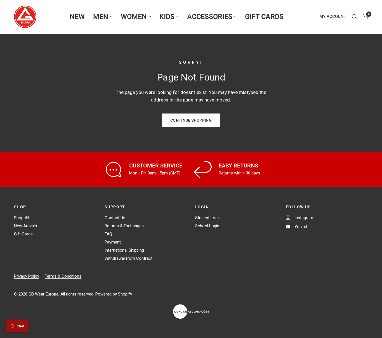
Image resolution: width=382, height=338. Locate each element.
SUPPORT (115, 207)
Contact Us (115, 217)
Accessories (209, 17)
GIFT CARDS (264, 17)
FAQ (108, 234)
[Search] (354, 17)
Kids (167, 17)
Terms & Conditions (63, 276)
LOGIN (202, 207)
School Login (207, 225)
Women (134, 17)
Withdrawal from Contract (128, 258)
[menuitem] (77, 16)
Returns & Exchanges (124, 225)
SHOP (20, 207)
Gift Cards (23, 234)
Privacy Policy (26, 276)
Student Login (208, 217)
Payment (113, 242)
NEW (77, 17)
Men (100, 17)
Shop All (21, 217)
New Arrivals (25, 225)
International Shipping (124, 250)
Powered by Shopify (113, 294)
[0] (364, 17)
